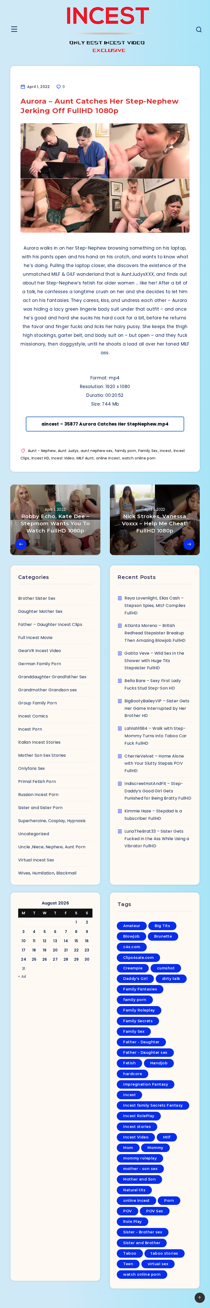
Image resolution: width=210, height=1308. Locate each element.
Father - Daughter (141, 1042)
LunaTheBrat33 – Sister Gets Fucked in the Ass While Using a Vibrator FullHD (156, 838)
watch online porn (138, 458)
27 (55, 959)
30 (87, 959)
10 (24, 940)
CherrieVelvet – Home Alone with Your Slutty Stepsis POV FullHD (154, 763)
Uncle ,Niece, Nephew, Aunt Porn (51, 847)
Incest (165, 450)
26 (44, 959)
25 (34, 959)
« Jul (22, 976)
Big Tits (162, 925)
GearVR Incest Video (39, 651)
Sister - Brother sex (142, 1232)
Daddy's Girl (135, 978)
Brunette (163, 936)
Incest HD (40, 458)
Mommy (155, 1147)
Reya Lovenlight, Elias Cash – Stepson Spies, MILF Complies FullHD (154, 605)
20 (55, 950)
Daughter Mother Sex (40, 611)
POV (127, 1211)
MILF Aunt (85, 458)
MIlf (167, 1137)
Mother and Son (139, 1179)
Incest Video (62, 458)
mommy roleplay (140, 1158)
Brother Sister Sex (36, 598)
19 (45, 950)
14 (66, 940)
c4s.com (131, 947)
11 (34, 940)
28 (66, 959)
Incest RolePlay (138, 1116)
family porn (125, 450)
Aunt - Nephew (42, 450)
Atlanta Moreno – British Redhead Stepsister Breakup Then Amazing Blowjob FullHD (154, 633)
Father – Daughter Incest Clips (50, 624)
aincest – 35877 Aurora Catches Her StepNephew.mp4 (105, 424)
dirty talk (171, 978)
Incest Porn (30, 729)
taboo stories (164, 1253)
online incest (108, 458)
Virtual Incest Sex (36, 860)
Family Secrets (138, 1021)
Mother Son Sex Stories (42, 755)
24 (23, 959)
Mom (128, 1147)
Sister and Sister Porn (40, 808)
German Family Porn (39, 664)
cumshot (166, 968)
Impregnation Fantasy (145, 1084)
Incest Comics (33, 716)
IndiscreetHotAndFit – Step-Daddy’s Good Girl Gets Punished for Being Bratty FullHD (157, 791)
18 (34, 950)
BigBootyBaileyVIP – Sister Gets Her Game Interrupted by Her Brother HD (156, 708)
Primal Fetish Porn (37, 781)
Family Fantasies (140, 989)
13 (55, 940)
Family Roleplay (139, 1010)
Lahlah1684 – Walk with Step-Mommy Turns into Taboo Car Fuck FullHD (155, 735)
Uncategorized (33, 834)
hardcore (132, 1073)
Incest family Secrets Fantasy (153, 1105)
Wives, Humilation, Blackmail (47, 873)
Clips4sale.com (138, 957)
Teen (128, 1264)
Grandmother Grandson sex (47, 690)
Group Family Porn (37, 703)
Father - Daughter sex (145, 1052)
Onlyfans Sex (31, 768)
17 (24, 950)
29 (76, 959)
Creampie (132, 968)
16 (87, 940)
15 (76, 940)
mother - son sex (140, 1168)
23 (87, 950)
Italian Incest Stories (39, 742)
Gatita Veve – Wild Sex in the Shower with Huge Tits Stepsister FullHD (154, 660)
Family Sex (148, 450)
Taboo (129, 1253)
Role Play (132, 1221)
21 (66, 950)
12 (45, 940)
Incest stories (137, 1126)
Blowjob (131, 936)
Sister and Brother (141, 1243)
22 (76, 950)
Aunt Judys (68, 450)
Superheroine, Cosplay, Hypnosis (52, 821)
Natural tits (134, 1190)
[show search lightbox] (199, 30)
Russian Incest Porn (38, 795)
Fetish (129, 1063)
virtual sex (158, 1264)
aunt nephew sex (97, 450)
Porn (169, 1200)
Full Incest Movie (35, 638)
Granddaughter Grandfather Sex (52, 677)
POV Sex (154, 1211)
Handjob (159, 1063)
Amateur (131, 925)
